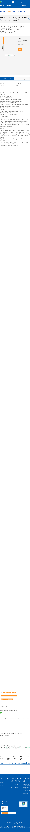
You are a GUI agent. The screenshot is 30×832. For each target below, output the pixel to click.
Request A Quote (20, 19)
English (25, 5)
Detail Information (7, 79)
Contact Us (12, 19)
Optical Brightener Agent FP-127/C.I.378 (16, 760)
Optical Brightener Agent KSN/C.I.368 (23, 759)
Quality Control (4, 19)
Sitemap (9, 822)
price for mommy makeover (10, 692)
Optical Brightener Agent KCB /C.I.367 (3, 760)
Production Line (19, 785)
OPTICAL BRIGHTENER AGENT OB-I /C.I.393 (10, 760)
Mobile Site (15, 823)
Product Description (21, 79)
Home (4, 11)
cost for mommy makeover (7, 699)
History (12, 787)
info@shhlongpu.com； (21, 2)
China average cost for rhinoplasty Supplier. (11, 826)
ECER (18, 829)
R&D (16, 790)
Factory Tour (21, 11)
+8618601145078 (13, 710)
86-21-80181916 (7, 5)
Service (12, 790)
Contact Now (20, 49)
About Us (14, 11)
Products (8, 11)
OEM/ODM (17, 787)
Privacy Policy (20, 822)
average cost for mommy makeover (8, 695)
